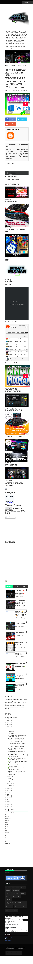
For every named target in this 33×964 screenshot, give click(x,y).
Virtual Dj (7, 843)
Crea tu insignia (8, 540)
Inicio (8, 953)
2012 (8, 799)
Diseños (7, 820)
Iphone (7, 826)
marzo (10, 783)
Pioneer (7, 832)
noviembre (11, 729)
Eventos (7, 822)
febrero (10, 785)
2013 (8, 797)
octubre (10, 731)
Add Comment (23, 90)
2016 (8, 792)
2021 (8, 722)
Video (6, 841)
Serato (7, 838)
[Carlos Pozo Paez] (5, 939)
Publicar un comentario (13, 179)
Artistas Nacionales (10, 813)
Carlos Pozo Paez (8, 937)
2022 (8, 721)
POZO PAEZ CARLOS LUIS (20, 947)
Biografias (7, 814)
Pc (6, 830)
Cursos (7, 816)
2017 (8, 790)
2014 (8, 796)
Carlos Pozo (7, 516)
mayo (10, 780)
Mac (6, 828)
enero (10, 787)
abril (9, 781)
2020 (8, 724)
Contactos (18, 953)
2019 (8, 726)
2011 (8, 801)
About (12, 953)
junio (9, 778)
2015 (8, 794)
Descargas (8, 818)
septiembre (11, 733)
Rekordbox (8, 836)
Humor (7, 824)
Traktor (7, 839)
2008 (8, 806)
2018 (8, 788)
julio (9, 776)
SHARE (12, 119)
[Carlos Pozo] (10, 518)
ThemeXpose (20, 948)
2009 (8, 804)
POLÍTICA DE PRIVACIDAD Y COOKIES (15, 834)
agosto (10, 774)
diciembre (11, 728)
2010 (8, 803)
